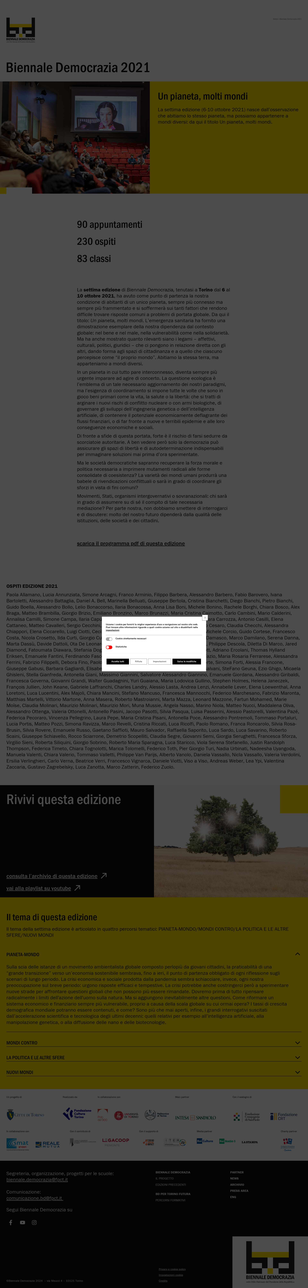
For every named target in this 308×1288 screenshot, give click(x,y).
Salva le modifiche (186, 661)
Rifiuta (138, 661)
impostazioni (112, 630)
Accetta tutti (117, 661)
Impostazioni (159, 661)
